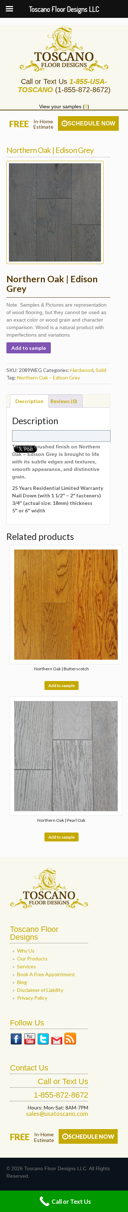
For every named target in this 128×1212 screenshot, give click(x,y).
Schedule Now (91, 123)
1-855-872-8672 (61, 1095)
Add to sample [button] (61, 685)
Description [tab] (29, 401)
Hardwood (82, 370)
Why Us (25, 951)
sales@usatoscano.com (57, 1113)
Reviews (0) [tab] (63, 401)
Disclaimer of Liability (40, 990)
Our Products (32, 958)
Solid (101, 370)
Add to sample (28, 348)
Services (26, 966)
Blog (22, 982)
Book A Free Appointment (46, 974)
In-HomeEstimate (43, 124)
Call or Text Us (63, 1081)
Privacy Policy (32, 998)
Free (19, 124)
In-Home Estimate (44, 1137)
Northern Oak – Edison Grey (48, 377)
